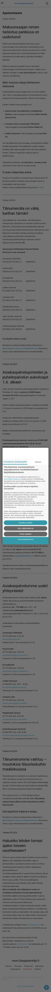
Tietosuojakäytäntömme (25, 539)
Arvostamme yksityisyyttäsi (15, 462)
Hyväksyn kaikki (25, 523)
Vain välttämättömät (25, 528)
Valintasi (38, 462)
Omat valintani (25, 534)
